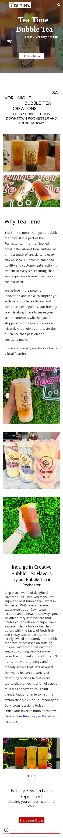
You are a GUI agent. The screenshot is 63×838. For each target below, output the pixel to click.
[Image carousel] (31, 757)
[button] (4, 5)
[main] (31, 29)
